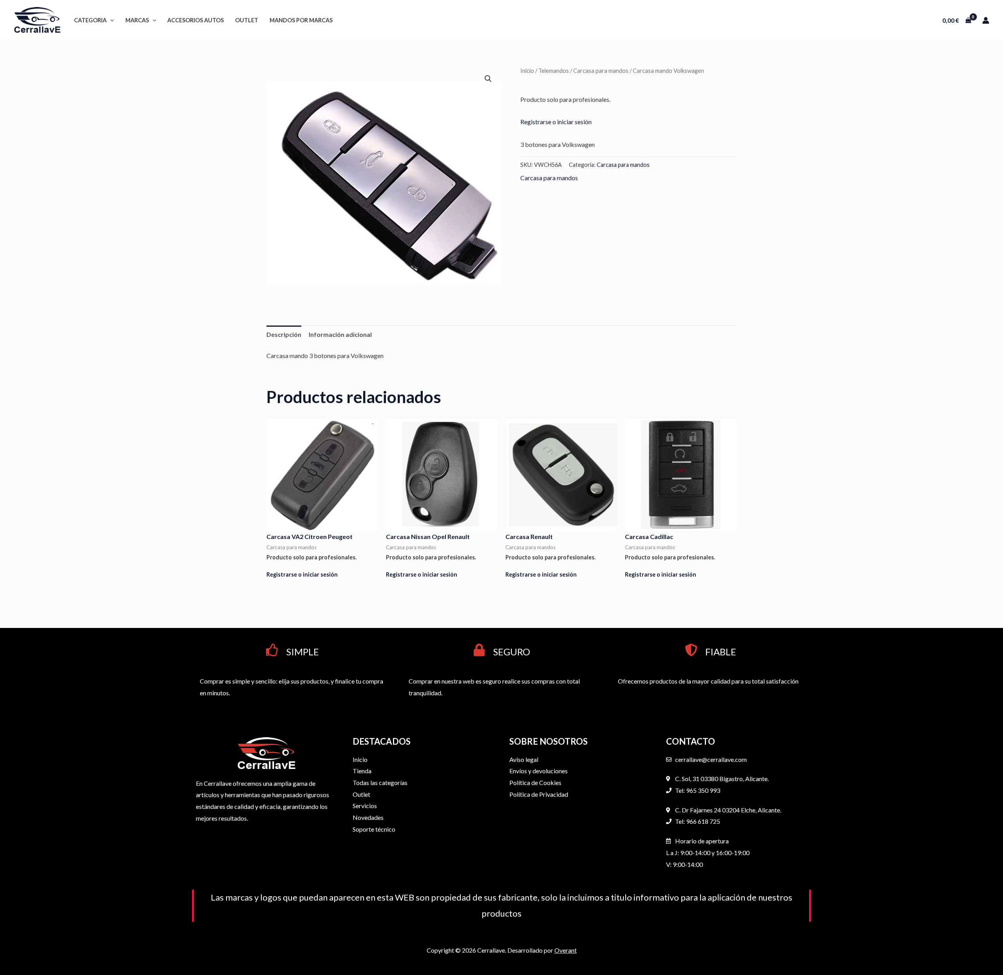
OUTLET (246, 20)
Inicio (527, 70)
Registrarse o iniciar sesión (556, 121)
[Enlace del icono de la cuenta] (985, 20)
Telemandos (553, 70)
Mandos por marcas (301, 20)
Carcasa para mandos (600, 70)
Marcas (137, 20)
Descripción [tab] (283, 334)
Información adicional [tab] (340, 334)
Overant (565, 950)
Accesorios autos (195, 20)
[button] (110, 20)
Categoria (90, 20)
